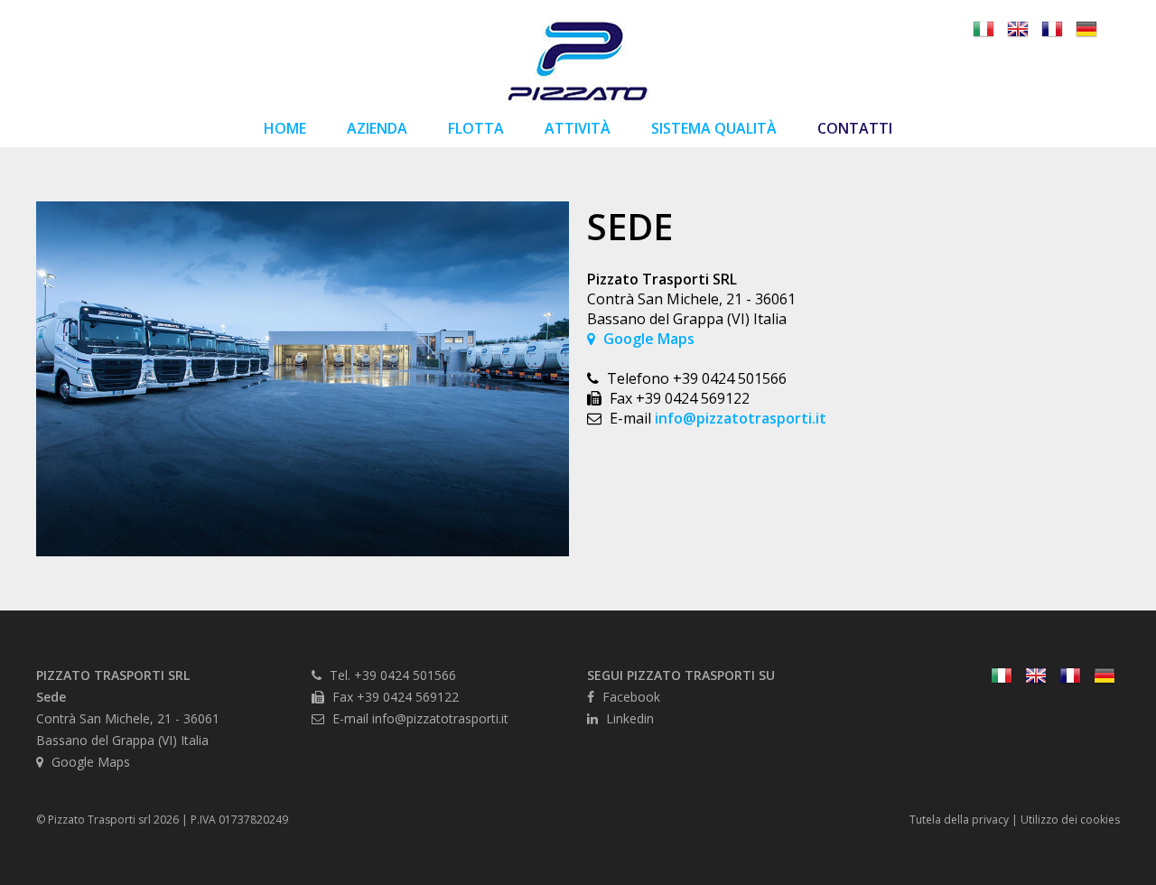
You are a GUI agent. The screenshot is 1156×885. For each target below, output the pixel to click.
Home (285, 128)
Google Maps (647, 339)
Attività (578, 128)
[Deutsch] (1086, 31)
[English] (1018, 31)
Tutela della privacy (959, 819)
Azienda (377, 128)
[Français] (1052, 31)
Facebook (629, 696)
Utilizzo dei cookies (1070, 819)
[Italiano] (983, 31)
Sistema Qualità (714, 128)
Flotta (476, 128)
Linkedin (628, 718)
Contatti (854, 128)
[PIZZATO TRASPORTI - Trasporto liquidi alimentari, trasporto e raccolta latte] (578, 99)
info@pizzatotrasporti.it (740, 418)
